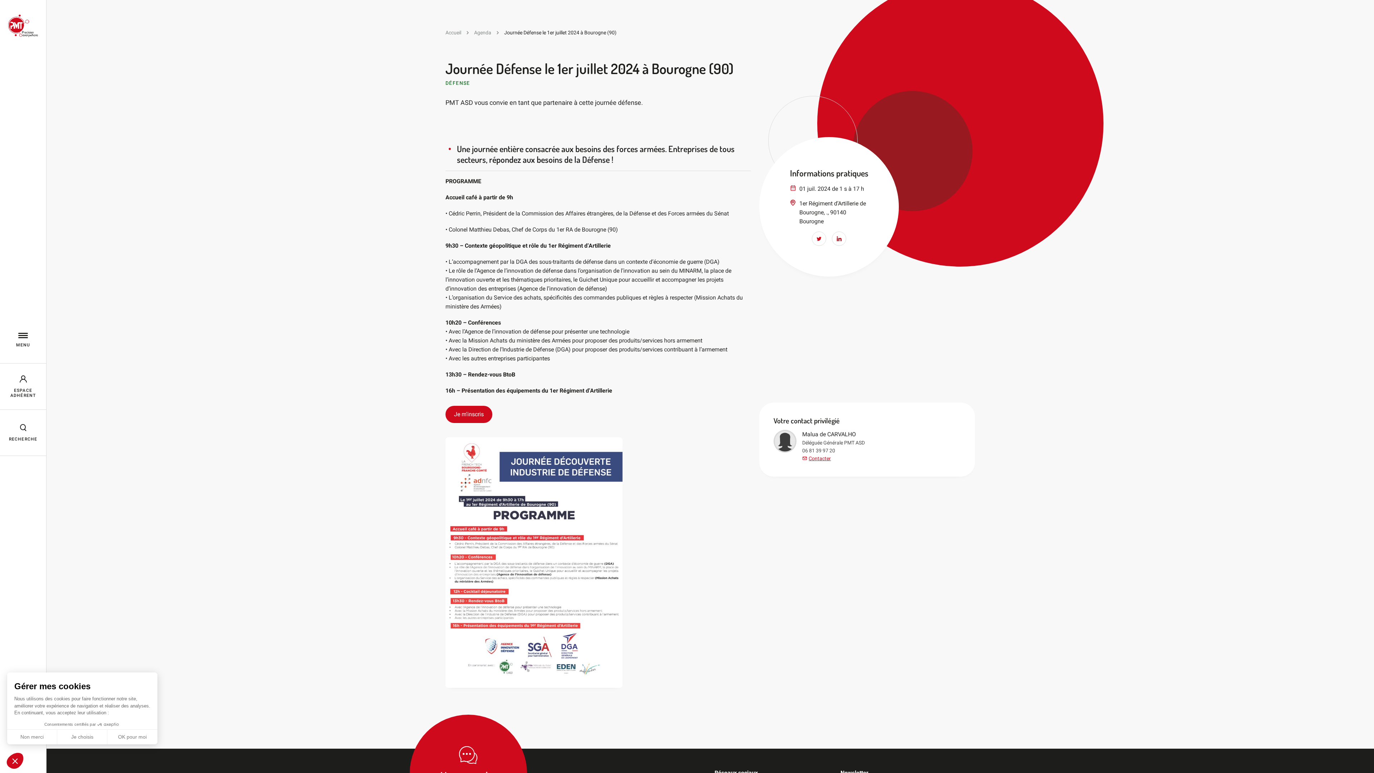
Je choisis (82, 737)
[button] (15, 760)
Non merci (32, 737)
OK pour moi (132, 737)
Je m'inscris (469, 414)
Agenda (482, 32)
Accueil (453, 32)
